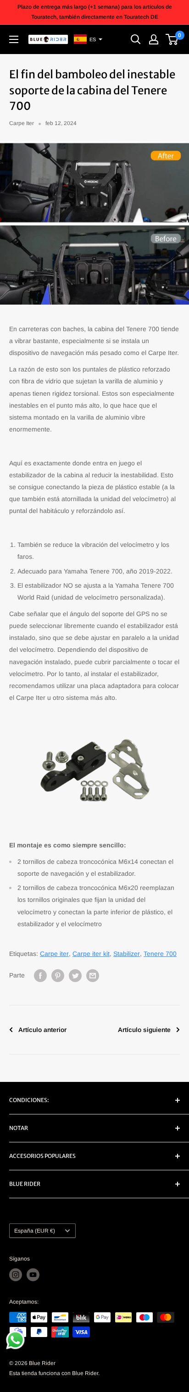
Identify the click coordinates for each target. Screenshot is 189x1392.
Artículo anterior (42, 1029)
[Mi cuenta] (153, 39)
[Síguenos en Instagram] (15, 1274)
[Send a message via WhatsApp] (15, 1340)
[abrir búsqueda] (136, 39)
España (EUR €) (34, 1231)
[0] (172, 39)
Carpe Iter (21, 123)
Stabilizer (126, 953)
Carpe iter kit (91, 953)
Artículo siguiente (144, 1029)
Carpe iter (54, 953)
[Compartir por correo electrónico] (92, 975)
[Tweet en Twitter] (75, 975)
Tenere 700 (160, 953)
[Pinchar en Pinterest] (57, 975)
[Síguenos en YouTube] (33, 1274)
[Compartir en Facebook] (40, 975)
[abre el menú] (13, 39)
